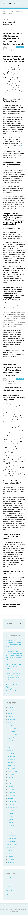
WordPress (17, 909)
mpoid (12, 462)
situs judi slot (9, 878)
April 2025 (10, 750)
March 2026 (10, 716)
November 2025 (11, 729)
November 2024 (11, 765)
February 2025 (11, 756)
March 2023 (10, 826)
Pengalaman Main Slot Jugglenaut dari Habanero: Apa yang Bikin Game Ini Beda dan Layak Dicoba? (13, 688)
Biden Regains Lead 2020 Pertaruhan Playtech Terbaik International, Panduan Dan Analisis (13, 38)
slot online (9, 882)
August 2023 (10, 811)
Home (11, 11)
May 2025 (10, 747)
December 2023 (11, 798)
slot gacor (9, 886)
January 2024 (11, 795)
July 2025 (10, 741)
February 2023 (11, 829)
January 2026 (11, 723)
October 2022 (11, 841)
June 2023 (10, 817)
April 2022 (10, 856)
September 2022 (12, 844)
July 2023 (10, 814)
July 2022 (10, 850)
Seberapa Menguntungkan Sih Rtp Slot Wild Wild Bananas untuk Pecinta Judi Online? (14, 677)
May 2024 (10, 783)
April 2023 (10, 823)
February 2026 (11, 720)
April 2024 (10, 786)
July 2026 (10, 707)
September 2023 (12, 808)
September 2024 (12, 771)
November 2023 (11, 801)
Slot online (9, 890)
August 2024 (10, 774)
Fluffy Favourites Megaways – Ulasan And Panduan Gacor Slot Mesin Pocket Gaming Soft (12, 370)
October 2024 (11, 768)
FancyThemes (13, 911)
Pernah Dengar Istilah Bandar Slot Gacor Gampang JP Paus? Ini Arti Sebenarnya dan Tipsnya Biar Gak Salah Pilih (14, 655)
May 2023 (10, 820)
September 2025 (12, 735)
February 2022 (11, 862)
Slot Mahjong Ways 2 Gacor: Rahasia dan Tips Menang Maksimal (13, 666)
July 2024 (10, 777)
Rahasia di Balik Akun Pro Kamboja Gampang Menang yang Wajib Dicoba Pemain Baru (13, 643)
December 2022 (11, 835)
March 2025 (10, 753)
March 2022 (10, 859)
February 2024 (11, 792)
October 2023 (11, 805)
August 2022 (10, 847)
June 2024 (10, 780)
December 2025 (11, 726)
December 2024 (11, 762)
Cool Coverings (14, 3)
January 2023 (11, 832)
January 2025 (11, 759)
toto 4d (8, 894)
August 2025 (10, 738)
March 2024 (10, 789)
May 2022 (10, 853)
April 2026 (10, 713)
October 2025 (11, 732)
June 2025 (10, 744)
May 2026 (10, 710)
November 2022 (11, 838)
